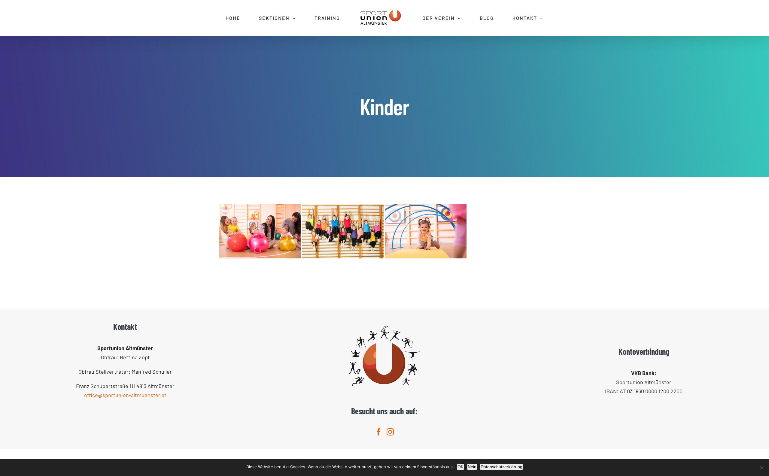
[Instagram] (390, 431)
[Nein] (761, 468)
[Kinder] (260, 231)
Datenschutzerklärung (501, 466)
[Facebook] (378, 431)
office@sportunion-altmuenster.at (125, 395)
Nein (472, 466)
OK (460, 466)
